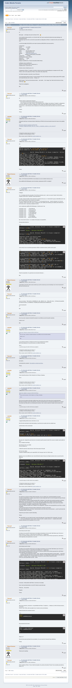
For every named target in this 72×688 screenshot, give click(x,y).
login (15, 7)
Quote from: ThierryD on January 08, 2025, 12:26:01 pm (28, 332)
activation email (14, 8)
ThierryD (9, 27)
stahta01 (9, 116)
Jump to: (54, 677)
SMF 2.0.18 (28, 685)
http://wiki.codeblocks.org (36, 136)
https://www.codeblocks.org (31, 53)
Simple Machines (37, 685)
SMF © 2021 (32, 685)
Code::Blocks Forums (13, 3)
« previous (63, 671)
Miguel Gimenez (11, 174)
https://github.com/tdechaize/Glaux (36, 363)
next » (66, 671)
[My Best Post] (6, 122)
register (18, 7)
